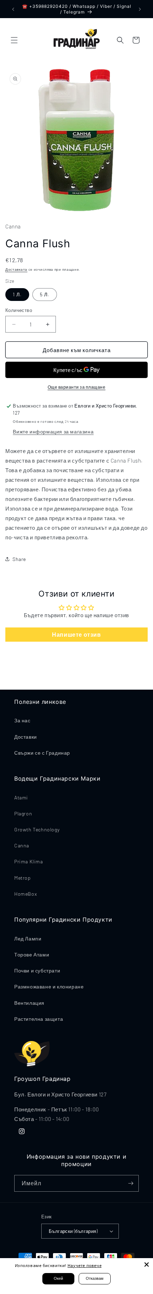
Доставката (16, 269)
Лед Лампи (27, 939)
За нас (22, 720)
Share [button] (19, 559)
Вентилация (29, 1003)
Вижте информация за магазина (53, 431)
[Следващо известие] (140, 9)
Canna (21, 845)
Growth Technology (36, 829)
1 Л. (17, 294)
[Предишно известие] (13, 9)
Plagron (23, 813)
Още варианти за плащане (77, 386)
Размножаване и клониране (49, 986)
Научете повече (84, 1265)
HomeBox (25, 894)
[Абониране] (130, 1183)
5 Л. (44, 294)
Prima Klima (28, 861)
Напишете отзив (76, 634)
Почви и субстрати (37, 970)
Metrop (22, 878)
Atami (21, 797)
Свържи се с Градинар (42, 753)
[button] (14, 40)
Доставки (25, 737)
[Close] (146, 1264)
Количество (18, 310)
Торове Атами (31, 954)
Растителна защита (38, 1019)
